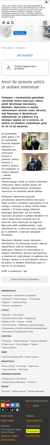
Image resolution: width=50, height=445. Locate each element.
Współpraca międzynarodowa (31, 325)
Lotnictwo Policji (19, 302)
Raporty (34, 344)
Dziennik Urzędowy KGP (12, 357)
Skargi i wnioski (19, 391)
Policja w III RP (8, 322)
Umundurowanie (9, 325)
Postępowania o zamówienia (14, 379)
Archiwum (32, 382)
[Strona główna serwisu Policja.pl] (3, 22)
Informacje (6, 341)
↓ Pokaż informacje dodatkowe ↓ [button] (25, 279)
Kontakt (5, 386)
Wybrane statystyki (39, 341)
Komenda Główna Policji (12, 318)
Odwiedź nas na (8, 405)
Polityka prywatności (8, 439)
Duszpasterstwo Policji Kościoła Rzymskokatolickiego (24, 328)
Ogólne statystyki (21, 341)
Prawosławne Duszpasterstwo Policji (17, 331)
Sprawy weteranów (36, 391)
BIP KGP (36, 405)
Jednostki (6, 315)
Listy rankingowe (9, 369)
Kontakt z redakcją (7, 420)
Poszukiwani (35, 299)
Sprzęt (29, 322)
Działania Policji (8, 290)
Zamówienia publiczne (11, 374)
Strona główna (8, 48)
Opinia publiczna (9, 347)
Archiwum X (7, 299)
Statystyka (6, 336)
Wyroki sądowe (32, 357)
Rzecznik (6, 391)
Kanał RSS (3, 405)
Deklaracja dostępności (34, 420)
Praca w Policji (7, 361)
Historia (21, 322)
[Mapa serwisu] (8, 22)
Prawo (4, 352)
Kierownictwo (18, 315)
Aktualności (20, 48)
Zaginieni (6, 302)
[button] (45, 23)
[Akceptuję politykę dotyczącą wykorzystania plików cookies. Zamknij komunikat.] (46, 2)
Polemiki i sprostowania (12, 306)
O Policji (5, 310)
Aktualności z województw (25, 295)
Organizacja (30, 318)
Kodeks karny (8, 344)
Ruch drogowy (21, 299)
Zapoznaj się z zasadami (9, 435)
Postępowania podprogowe (13, 382)
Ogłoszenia (33, 366)
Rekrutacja (23, 369)
